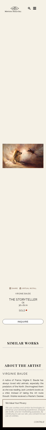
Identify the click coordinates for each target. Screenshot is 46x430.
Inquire (23, 321)
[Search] (29, 8)
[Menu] (34, 8)
